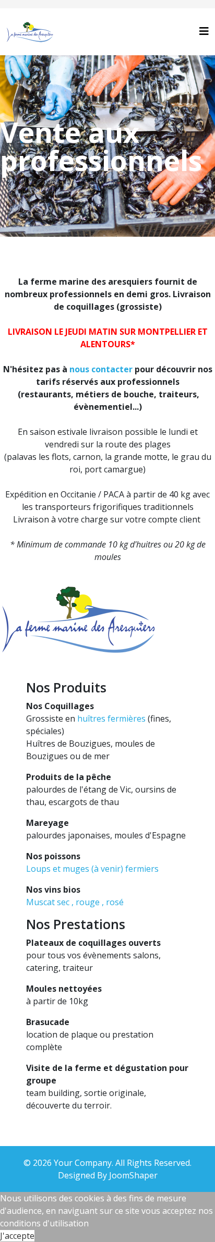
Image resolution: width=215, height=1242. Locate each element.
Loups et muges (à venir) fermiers (92, 868)
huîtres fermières (111, 718)
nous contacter (101, 369)
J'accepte (17, 1235)
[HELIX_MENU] (204, 31)
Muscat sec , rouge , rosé (75, 902)
